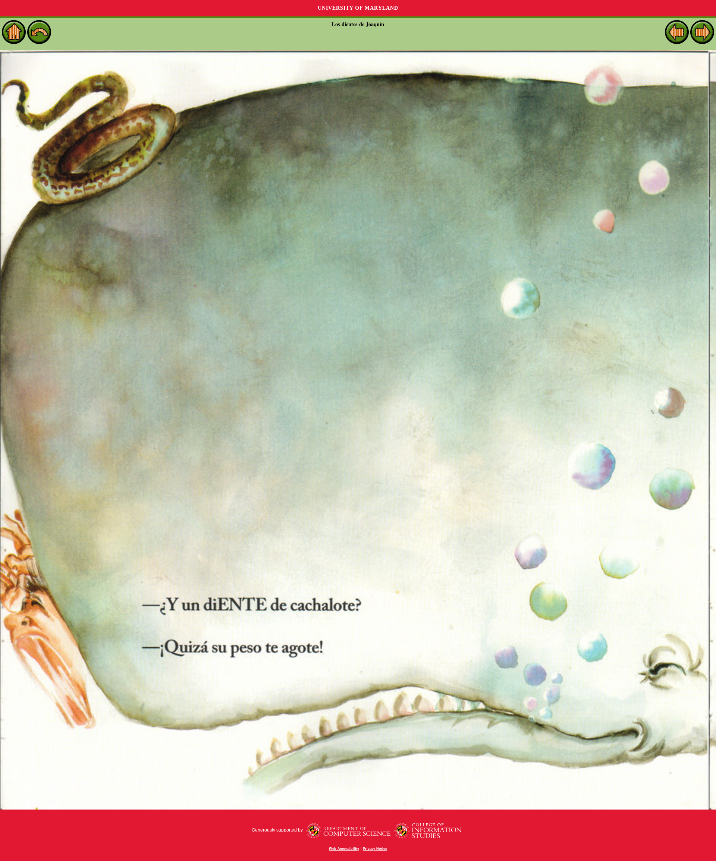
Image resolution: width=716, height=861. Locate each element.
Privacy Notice (375, 849)
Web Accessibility (344, 849)
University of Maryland (358, 8)
